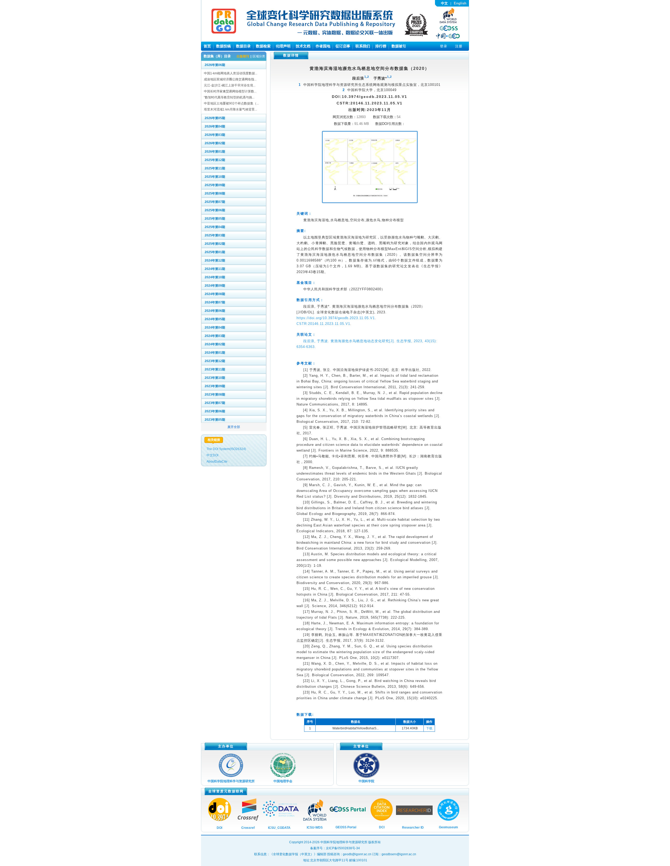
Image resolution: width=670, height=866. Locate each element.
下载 (429, 728)
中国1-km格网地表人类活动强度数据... (230, 73)
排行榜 (380, 46)
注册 (458, 46)
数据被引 (399, 46)
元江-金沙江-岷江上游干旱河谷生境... (229, 85)
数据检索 (263, 46)
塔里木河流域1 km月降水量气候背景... (230, 109)
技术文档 (303, 46)
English (460, 3)
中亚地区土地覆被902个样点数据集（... (231, 103)
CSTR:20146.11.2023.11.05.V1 (323, 324)
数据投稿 (223, 46)
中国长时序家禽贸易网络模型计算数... (230, 91)
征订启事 (343, 46)
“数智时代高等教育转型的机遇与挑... (229, 97)
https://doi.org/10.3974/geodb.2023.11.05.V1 (336, 318)
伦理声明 (283, 46)
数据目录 (243, 46)
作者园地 (323, 46)
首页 (207, 46)
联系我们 (362, 46)
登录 (443, 46)
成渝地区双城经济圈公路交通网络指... (230, 79)
